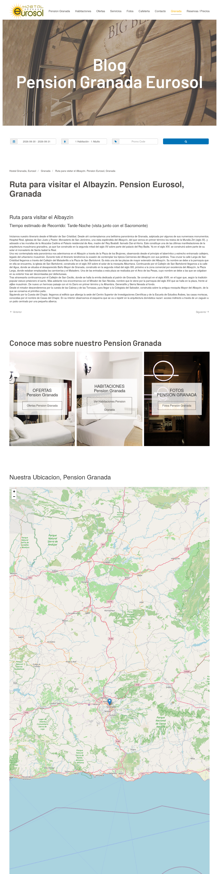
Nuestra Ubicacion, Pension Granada (60, 476)
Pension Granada (59, 11)
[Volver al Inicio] (26, 11)
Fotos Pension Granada (176, 405)
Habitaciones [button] (83, 11)
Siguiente (201, 312)
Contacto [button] (160, 11)
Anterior (17, 312)
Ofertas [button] (100, 11)
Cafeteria (144, 11)
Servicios (115, 11)
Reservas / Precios (198, 11)
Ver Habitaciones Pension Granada (109, 405)
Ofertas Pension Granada (42, 405)
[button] (109, 701)
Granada (176, 11)
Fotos (130, 11)
